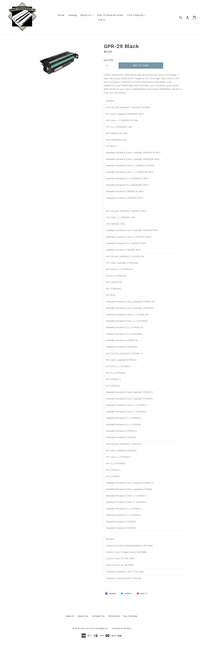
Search (70, 616)
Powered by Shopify (121, 628)
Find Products (135, 15)
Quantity (108, 60)
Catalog (72, 15)
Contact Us (98, 616)
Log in (101, 19)
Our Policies (130, 616)
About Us (86, 15)
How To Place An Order (110, 15)
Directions (114, 616)
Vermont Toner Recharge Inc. (94, 628)
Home (61, 15)
